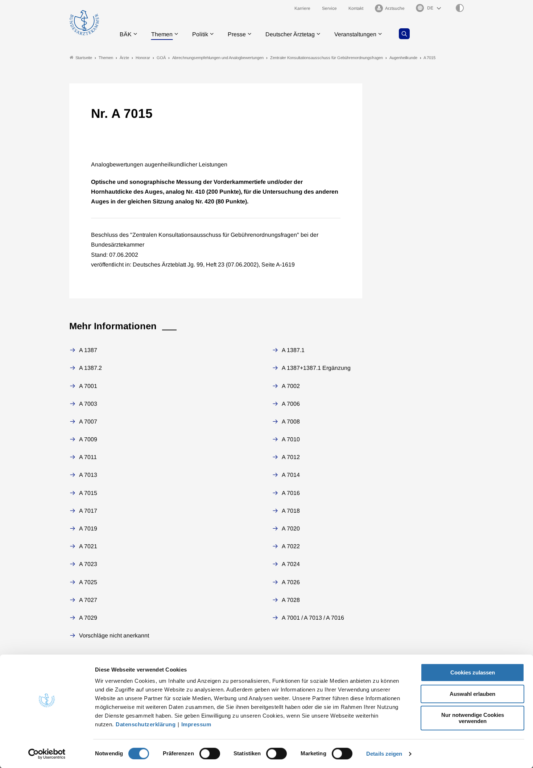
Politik (200, 34)
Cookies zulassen (472, 672)
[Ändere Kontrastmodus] (460, 8)
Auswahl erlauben (472, 694)
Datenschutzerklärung (145, 724)
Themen (162, 34)
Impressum (196, 724)
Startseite (83, 57)
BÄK (126, 34)
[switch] (209, 753)
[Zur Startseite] (84, 22)
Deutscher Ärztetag (290, 34)
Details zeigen (384, 754)
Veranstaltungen (355, 34)
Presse (237, 34)
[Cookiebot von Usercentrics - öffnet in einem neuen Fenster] (47, 753)
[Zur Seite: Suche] (404, 33)
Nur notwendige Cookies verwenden (472, 718)
